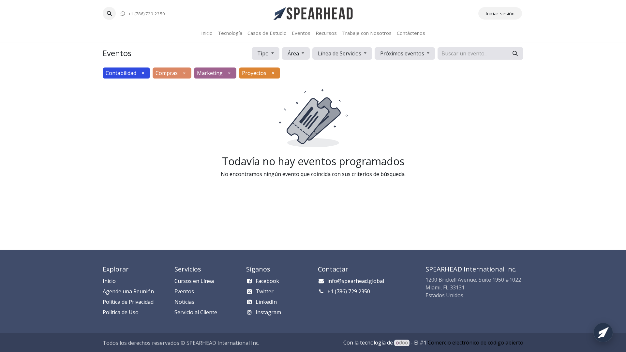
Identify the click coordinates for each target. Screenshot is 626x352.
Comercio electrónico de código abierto (475, 342)
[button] (109, 13)
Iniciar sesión (499, 13)
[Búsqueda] (515, 53)
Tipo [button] (263, 53)
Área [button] (294, 53)
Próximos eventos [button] (402, 53)
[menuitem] (207, 33)
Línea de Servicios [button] (340, 53)
